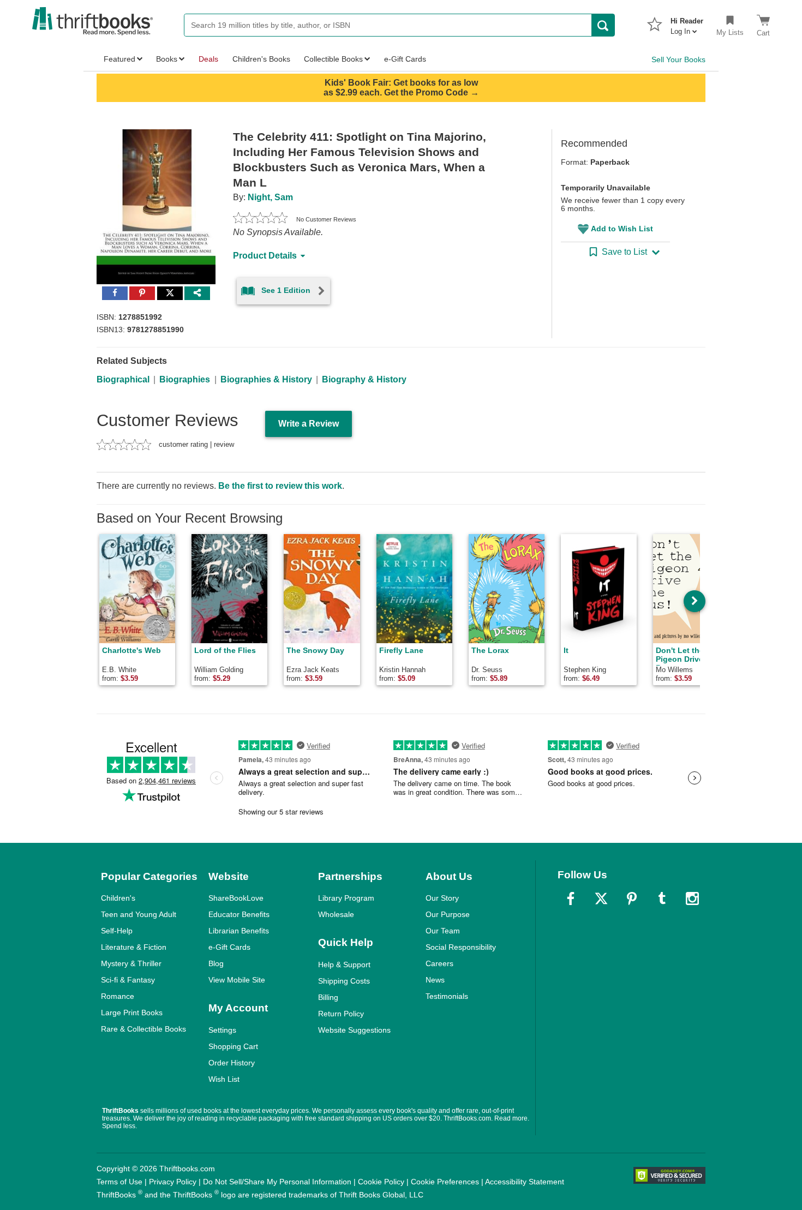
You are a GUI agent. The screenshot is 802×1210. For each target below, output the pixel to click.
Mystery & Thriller (131, 963)
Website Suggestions (354, 1030)
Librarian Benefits (238, 930)
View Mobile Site (236, 979)
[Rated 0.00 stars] (260, 219)
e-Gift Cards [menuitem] (405, 59)
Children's (118, 898)
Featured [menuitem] (119, 59)
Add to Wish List (622, 228)
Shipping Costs (344, 981)
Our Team (443, 930)
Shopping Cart (233, 1046)
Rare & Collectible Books (143, 1029)
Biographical (123, 379)
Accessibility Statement (524, 1181)
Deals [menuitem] (208, 59)
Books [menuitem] (166, 59)
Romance (117, 996)
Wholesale (336, 914)
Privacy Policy (172, 1181)
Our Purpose (448, 914)
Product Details (265, 255)
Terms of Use (119, 1181)
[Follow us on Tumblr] (662, 898)
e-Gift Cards (229, 947)
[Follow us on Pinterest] (632, 898)
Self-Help (117, 930)
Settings (222, 1030)
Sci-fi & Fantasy (128, 979)
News (435, 979)
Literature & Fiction (133, 947)
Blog (216, 963)
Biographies (184, 379)
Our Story (442, 898)
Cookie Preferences (445, 1181)
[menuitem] (687, 22)
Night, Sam (270, 197)
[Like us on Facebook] (571, 898)
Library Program (346, 898)
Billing (328, 997)
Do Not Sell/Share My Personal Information (277, 1181)
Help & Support (344, 964)
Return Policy (341, 1013)
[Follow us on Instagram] (692, 898)
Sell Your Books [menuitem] (678, 59)
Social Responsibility (461, 947)
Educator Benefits (239, 914)
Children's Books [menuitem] (261, 59)
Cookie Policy (381, 1181)
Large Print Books (132, 1012)
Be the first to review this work (280, 485)
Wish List (224, 1079)
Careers (439, 963)
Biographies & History (266, 379)
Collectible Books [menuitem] (333, 59)
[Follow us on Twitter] (601, 898)
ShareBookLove (236, 898)
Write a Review (308, 423)
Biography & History (364, 379)
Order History (231, 1062)
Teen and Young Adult (138, 914)
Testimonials (447, 996)
